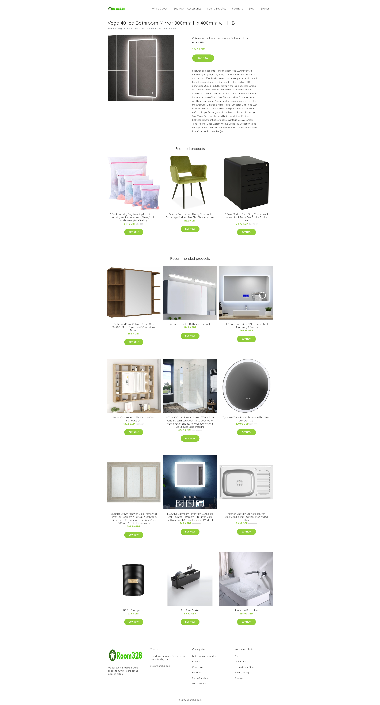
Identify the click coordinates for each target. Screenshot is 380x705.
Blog (252, 8)
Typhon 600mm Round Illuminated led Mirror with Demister (246, 419)
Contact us (240, 661)
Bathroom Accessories (187, 8)
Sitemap (239, 678)
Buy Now (203, 58)
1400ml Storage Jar (133, 610)
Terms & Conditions (245, 667)
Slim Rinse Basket (190, 610)
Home (111, 28)
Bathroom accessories (218, 38)
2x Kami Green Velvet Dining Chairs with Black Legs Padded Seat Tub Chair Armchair (190, 216)
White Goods (160, 8)
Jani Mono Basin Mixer (246, 610)
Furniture (237, 8)
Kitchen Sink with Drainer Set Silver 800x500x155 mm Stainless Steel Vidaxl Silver (246, 517)
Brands (265, 8)
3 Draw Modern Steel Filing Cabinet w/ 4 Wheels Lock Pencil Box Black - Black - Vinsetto (246, 217)
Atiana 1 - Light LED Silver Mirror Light (190, 324)
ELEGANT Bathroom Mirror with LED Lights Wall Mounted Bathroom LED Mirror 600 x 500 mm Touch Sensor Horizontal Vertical (190, 517)
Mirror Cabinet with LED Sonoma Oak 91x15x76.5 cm (133, 419)
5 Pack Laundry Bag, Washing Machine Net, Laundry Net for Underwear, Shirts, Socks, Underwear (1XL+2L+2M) (133, 217)
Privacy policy (242, 672)
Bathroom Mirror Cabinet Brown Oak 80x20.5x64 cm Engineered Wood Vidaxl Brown (133, 327)
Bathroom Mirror (239, 38)
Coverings (197, 667)
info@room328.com (160, 665)
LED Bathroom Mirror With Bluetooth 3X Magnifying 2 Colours (246, 326)
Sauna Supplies (216, 8)
